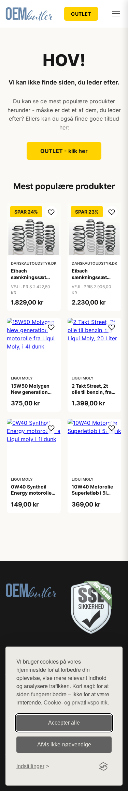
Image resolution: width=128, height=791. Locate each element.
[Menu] (116, 13)
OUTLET (81, 14)
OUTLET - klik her (64, 151)
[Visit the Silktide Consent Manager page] (103, 766)
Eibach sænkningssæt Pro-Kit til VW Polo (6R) (33, 280)
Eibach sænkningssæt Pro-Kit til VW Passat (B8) (89, 280)
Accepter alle (64, 723)
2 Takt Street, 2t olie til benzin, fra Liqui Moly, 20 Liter (94, 392)
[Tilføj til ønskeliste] (51, 212)
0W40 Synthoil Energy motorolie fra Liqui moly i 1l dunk (31, 496)
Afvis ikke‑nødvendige (64, 744)
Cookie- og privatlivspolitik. (76, 702)
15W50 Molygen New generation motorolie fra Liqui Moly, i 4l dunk (32, 395)
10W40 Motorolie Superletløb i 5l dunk (92, 493)
